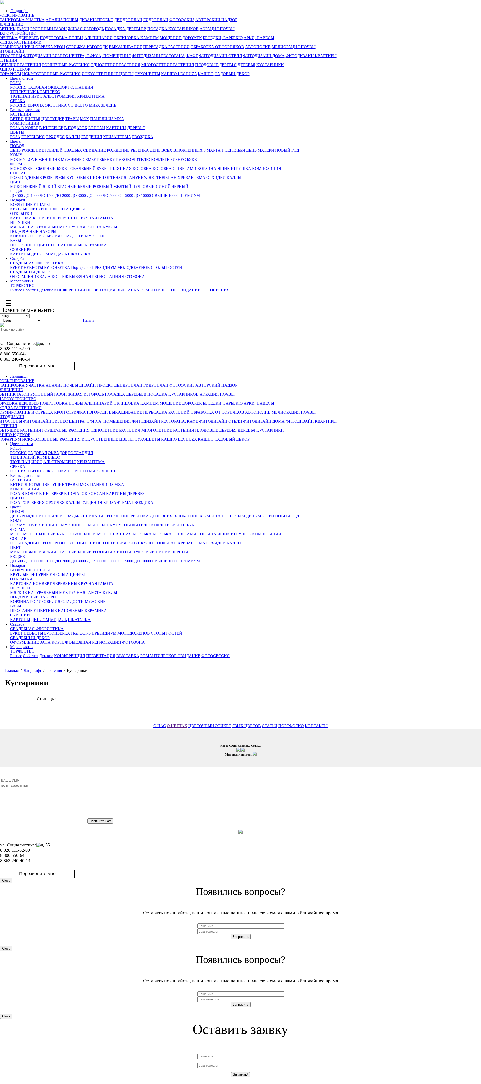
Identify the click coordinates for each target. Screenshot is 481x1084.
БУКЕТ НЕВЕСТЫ (26, 267)
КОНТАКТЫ (316, 726)
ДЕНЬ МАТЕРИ (260, 150)
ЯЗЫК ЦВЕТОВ (246, 726)
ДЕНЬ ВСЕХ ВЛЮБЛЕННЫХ (176, 150)
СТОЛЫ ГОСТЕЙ (166, 267)
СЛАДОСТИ (72, 236)
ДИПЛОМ (40, 254)
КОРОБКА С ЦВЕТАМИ (174, 168)
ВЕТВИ (17, 119)
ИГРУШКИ (20, 222)
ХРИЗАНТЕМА (91, 96)
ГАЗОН (23, 29)
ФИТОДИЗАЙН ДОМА (264, 56)
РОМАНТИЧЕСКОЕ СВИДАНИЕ (170, 290)
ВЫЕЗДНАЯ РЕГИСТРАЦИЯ (95, 276)
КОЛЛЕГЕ (160, 159)
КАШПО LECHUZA (179, 74)
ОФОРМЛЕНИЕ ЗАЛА (30, 276)
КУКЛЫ (110, 227)
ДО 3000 (78, 195)
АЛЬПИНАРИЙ (98, 38)
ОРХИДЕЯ (55, 137)
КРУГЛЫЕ (19, 209)
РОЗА (15, 137)
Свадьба (17, 258)
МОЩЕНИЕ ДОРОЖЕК (181, 38)
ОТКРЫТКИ (21, 213)
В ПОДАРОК (75, 128)
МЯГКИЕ (18, 227)
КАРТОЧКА (21, 218)
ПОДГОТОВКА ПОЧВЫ (61, 38)
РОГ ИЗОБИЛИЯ (45, 236)
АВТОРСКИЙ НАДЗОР (216, 20)
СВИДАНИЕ (94, 150)
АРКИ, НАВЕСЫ (259, 38)
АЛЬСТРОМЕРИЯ (59, 96)
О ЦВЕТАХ (177, 726)
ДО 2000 (62, 195)
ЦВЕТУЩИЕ (52, 119)
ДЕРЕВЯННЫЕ (66, 218)
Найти (88, 320)
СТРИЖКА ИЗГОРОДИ (87, 47)
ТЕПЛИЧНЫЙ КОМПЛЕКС (35, 92)
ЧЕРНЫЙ (180, 186)
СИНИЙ (163, 186)
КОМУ (16, 155)
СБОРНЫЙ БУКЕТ (52, 168)
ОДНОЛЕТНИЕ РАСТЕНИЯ (115, 65)
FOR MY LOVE (23, 159)
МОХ (84, 119)
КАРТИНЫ (116, 128)
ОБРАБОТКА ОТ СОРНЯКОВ (217, 47)
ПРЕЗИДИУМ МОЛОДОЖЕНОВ (121, 267)
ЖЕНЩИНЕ (49, 159)
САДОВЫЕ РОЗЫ (38, 177)
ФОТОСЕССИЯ (215, 290)
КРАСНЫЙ (67, 186)
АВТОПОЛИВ (258, 47)
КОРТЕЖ (60, 276)
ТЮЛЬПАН (20, 96)
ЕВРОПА (36, 105)
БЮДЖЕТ (18, 191)
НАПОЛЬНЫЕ (71, 245)
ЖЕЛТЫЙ (122, 186)
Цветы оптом (21, 78)
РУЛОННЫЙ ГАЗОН (48, 29)
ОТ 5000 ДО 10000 (134, 195)
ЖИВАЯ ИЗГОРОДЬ (86, 29)
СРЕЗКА (17, 101)
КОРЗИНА (206, 168)
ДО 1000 (31, 195)
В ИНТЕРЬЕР (51, 128)
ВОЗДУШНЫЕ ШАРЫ (30, 204)
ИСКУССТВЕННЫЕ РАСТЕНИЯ (51, 74)
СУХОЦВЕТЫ (147, 74)
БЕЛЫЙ (85, 186)
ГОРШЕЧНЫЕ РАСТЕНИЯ (66, 65)
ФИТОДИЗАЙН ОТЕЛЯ (220, 56)
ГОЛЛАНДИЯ (80, 87)
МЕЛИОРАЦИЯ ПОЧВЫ (294, 47)
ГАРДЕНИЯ (91, 137)
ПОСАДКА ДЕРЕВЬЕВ (125, 29)
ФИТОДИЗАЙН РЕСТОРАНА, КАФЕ (165, 56)
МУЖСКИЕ (95, 236)
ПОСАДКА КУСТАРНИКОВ (173, 29)
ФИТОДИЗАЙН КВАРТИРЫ (311, 56)
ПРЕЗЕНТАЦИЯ (100, 290)
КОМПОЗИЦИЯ (266, 168)
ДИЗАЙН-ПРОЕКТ (96, 20)
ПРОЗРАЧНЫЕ (23, 245)
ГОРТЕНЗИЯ (33, 137)
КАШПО (206, 74)
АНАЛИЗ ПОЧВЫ (62, 20)
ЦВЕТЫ (17, 132)
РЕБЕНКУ (106, 159)
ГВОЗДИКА (142, 137)
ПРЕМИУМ (189, 195)
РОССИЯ (18, 87)
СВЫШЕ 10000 (165, 195)
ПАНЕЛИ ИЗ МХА (107, 119)
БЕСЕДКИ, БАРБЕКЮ (223, 38)
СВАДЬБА (73, 150)
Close (6, 880)
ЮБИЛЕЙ (54, 150)
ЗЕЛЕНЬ (108, 105)
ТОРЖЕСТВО (22, 285)
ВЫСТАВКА (127, 290)
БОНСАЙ (96, 128)
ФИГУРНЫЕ (41, 209)
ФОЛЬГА (61, 209)
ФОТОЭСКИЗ (181, 20)
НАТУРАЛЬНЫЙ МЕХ (48, 227)
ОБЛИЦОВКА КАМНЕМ (136, 38)
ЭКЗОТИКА (56, 105)
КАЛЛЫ (73, 137)
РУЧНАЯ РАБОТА (97, 218)
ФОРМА (17, 164)
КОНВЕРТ (42, 218)
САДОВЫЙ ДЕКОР (232, 74)
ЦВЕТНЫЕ (47, 245)
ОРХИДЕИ (216, 177)
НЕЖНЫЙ (32, 186)
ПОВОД (17, 146)
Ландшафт (19, 11)
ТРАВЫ (72, 119)
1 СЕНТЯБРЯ (233, 150)
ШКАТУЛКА (79, 254)
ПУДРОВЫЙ (143, 186)
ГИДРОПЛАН (155, 20)
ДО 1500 (47, 195)
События (30, 290)
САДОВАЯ (37, 87)
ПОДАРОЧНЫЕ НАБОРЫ (33, 231)
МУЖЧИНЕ (71, 159)
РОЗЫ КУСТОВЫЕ (72, 177)
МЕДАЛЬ (58, 254)
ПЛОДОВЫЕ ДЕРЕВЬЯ (216, 65)
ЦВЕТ (15, 182)
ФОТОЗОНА (133, 276)
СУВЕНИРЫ (21, 249)
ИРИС (36, 96)
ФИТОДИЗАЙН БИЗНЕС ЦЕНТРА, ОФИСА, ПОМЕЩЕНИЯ (77, 56)
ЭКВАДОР (57, 87)
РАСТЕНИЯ (20, 114)
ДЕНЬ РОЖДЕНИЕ (27, 150)
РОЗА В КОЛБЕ (24, 128)
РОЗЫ (15, 83)
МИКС (16, 186)
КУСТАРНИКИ (270, 65)
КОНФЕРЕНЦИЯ (69, 290)
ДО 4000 (94, 195)
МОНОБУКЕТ (22, 168)
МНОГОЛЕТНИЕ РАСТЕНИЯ (167, 65)
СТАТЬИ (269, 726)
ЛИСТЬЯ (32, 119)
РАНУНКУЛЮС (141, 177)
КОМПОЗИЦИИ (24, 123)
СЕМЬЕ (89, 159)
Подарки (17, 200)
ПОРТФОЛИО (291, 726)
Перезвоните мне (37, 365)
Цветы (15, 141)
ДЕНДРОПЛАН (128, 20)
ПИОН (96, 177)
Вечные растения (25, 110)
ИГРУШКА (241, 168)
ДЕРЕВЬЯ (246, 65)
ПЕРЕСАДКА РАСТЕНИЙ (166, 47)
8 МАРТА (212, 150)
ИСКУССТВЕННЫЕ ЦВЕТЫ (108, 74)
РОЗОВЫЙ (102, 186)
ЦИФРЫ (77, 209)
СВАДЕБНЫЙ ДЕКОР (30, 272)
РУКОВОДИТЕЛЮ (133, 159)
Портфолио (81, 267)
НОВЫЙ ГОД (287, 150)
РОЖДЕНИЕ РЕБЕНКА (128, 150)
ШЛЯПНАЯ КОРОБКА (131, 168)
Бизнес (16, 290)
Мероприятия (21, 281)
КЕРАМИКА (96, 245)
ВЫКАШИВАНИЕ (125, 47)
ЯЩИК (223, 168)
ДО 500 (16, 195)
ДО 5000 (110, 195)
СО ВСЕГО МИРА (84, 105)
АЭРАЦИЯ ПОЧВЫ (217, 29)
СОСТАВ (18, 173)
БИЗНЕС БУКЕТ (184, 159)
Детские (46, 290)
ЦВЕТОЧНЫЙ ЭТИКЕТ (209, 726)
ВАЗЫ (15, 240)
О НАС (159, 726)
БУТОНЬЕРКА (57, 267)
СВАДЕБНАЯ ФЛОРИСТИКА (37, 263)
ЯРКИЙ (49, 186)
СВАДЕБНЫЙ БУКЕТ (89, 168)
